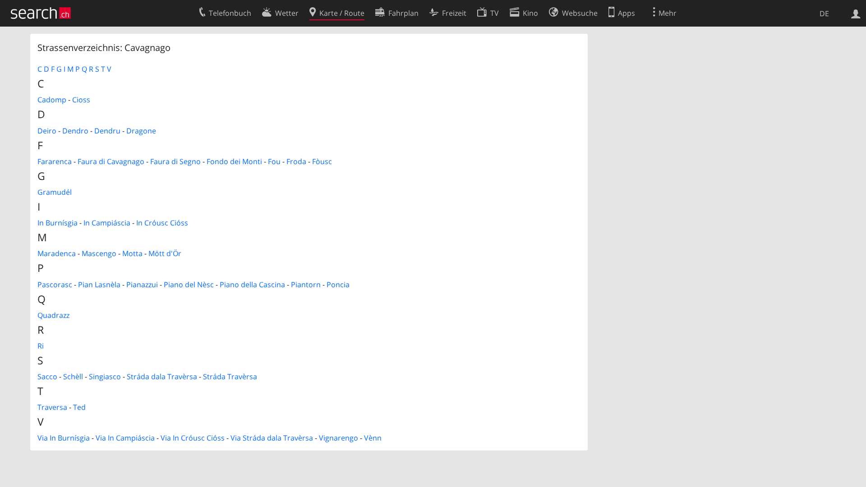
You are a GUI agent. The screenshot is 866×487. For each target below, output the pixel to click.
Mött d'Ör (164, 253)
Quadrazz (53, 315)
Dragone (141, 131)
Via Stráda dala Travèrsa (271, 438)
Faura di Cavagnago (111, 161)
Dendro (75, 131)
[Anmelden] (856, 13)
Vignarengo (338, 438)
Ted (79, 407)
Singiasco (105, 376)
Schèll (73, 376)
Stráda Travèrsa (230, 376)
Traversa (52, 407)
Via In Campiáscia (125, 438)
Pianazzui (142, 284)
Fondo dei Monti (234, 161)
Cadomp (51, 100)
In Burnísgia (57, 223)
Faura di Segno (175, 161)
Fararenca (54, 161)
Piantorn (306, 284)
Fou (274, 161)
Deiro (46, 131)
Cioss (81, 100)
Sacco (47, 376)
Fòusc (322, 161)
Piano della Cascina (252, 284)
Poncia (338, 284)
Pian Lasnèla (99, 284)
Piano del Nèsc (189, 284)
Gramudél (54, 192)
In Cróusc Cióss (162, 223)
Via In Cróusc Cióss (193, 438)
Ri (40, 346)
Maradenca (56, 253)
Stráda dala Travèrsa (162, 376)
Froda (296, 161)
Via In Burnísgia (63, 438)
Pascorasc (54, 284)
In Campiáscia (106, 223)
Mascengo (99, 253)
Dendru (107, 131)
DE (824, 13)
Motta (132, 253)
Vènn (373, 438)
